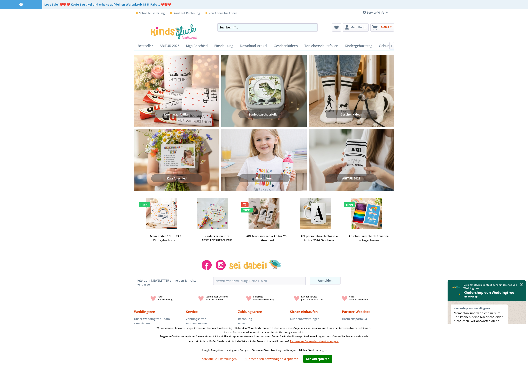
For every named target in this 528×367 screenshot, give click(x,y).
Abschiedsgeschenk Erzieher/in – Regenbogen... (370, 238)
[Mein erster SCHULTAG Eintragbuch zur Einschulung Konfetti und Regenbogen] (161, 211)
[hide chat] (521, 285)
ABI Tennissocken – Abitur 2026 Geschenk (268, 238)
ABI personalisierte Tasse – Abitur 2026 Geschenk (319, 238)
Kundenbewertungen (304, 319)
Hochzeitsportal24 (354, 319)
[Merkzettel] (336, 27)
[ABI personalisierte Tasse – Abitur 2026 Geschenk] (315, 211)
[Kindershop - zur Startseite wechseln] (174, 31)
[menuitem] (392, 12)
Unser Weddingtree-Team (152, 319)
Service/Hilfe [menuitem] (375, 12)
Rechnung (245, 319)
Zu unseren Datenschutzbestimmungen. (314, 341)
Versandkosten (196, 324)
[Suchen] (313, 27)
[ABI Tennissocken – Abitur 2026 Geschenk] (264, 211)
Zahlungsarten (196, 319)
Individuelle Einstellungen (219, 359)
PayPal (242, 324)
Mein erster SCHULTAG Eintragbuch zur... (166, 238)
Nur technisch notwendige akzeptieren (271, 359)
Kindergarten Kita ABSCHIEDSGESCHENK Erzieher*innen (217, 238)
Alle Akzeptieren (317, 359)
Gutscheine (142, 324)
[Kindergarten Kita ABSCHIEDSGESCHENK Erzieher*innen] (212, 211)
